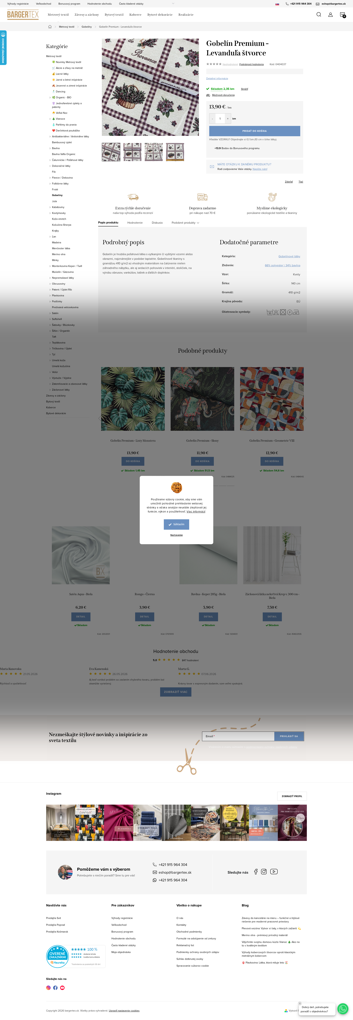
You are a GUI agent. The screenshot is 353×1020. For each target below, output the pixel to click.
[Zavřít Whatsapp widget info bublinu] (300, 1003)
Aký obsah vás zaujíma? (201, 505)
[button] (342, 1008)
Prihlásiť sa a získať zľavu (212, 542)
